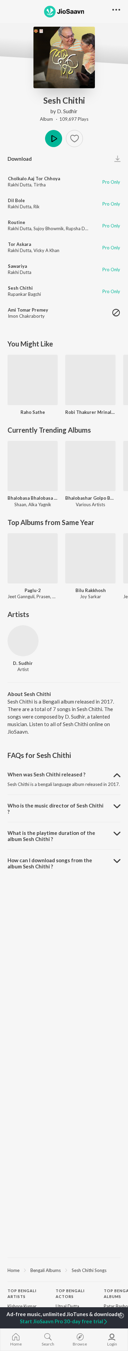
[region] (64, 1270)
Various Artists (90, 504)
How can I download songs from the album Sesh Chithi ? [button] (50, 863)
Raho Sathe (32, 412)
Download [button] (20, 159)
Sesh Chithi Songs (89, 1270)
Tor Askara (19, 244)
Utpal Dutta (67, 1306)
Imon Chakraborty (26, 316)
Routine (16, 222)
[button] (74, 138)
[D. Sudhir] (23, 640)
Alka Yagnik (39, 504)
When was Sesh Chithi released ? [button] (46, 774)
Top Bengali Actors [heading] (70, 1293)
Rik (36, 206)
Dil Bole (16, 200)
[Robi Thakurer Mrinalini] (90, 380)
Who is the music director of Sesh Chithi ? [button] (55, 808)
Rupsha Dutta (79, 228)
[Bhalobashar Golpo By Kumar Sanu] (90, 466)
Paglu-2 (33, 590)
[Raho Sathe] (33, 380)
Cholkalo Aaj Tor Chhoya (34, 178)
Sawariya (17, 266)
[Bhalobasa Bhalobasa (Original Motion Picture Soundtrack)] (33, 466)
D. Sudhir (67, 111)
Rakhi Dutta (19, 184)
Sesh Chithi (20, 288)
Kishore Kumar (22, 1306)
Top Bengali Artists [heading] (22, 1293)
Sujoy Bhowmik (48, 228)
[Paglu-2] (33, 558)
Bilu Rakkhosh (90, 590)
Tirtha (39, 184)
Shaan (20, 504)
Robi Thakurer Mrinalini (90, 412)
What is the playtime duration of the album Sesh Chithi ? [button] (51, 836)
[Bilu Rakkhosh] (90, 558)
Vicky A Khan (46, 250)
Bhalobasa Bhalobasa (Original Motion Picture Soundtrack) (33, 498)
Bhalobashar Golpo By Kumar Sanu (90, 498)
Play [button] (53, 138)
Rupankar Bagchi (24, 294)
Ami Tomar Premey (28, 310)
